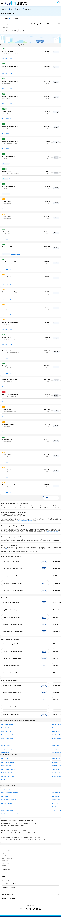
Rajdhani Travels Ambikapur (8, 769)
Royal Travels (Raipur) (7, 724)
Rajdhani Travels (5, 789)
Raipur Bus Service (6, 796)
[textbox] (15, 24)
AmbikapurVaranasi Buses (12, 583)
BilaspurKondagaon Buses (12, 651)
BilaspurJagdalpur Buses (12, 644)
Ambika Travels (5, 806)
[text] (3, 9)
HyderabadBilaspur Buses (12, 699)
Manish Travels (5, 727)
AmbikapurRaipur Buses (11, 561)
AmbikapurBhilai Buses (11, 576)
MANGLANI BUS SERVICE (8, 776)
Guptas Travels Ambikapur (8, 738)
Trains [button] (18, 9)
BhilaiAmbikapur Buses (11, 617)
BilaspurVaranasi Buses (11, 673)
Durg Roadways (5, 745)
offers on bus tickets (10, 548)
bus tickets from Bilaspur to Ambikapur (23, 520)
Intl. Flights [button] (28, 9)
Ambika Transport (6, 742)
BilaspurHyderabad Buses (12, 658)
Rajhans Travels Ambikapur (8, 734)
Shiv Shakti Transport (6, 803)
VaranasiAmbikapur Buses (12, 624)
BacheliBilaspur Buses (11, 707)
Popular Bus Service (6, 749)
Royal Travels (4, 758)
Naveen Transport (6, 765)
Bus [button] (11, 9)
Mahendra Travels (6, 731)
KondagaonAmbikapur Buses (13, 631)
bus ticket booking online (52, 531)
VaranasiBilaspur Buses (11, 714)
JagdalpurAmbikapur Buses (12, 610)
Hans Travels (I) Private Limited (9, 814)
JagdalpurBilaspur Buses (12, 685)
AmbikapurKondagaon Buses (13, 590)
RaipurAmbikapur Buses (11, 602)
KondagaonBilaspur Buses (12, 692)
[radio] (7, 19)
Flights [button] (4, 9)
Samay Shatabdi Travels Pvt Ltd (9, 792)
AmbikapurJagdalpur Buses (12, 568)
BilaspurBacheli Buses (11, 665)
